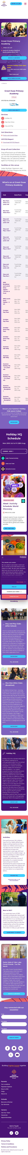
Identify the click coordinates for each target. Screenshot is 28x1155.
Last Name (4, 1028)
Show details (20, 582)
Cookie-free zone (14, 596)
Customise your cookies (13, 591)
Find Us (5, 83)
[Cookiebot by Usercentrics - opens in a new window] (20, 557)
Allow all (14, 586)
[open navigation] (25, 3)
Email (2, 1014)
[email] (17, 1133)
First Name (4, 1021)
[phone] (11, 1133)
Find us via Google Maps (10, 135)
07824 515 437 (7, 47)
